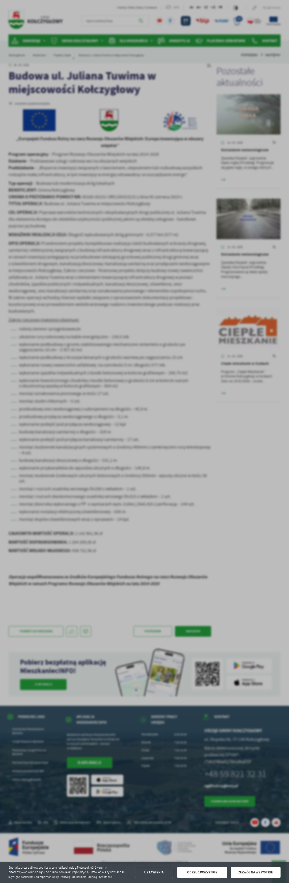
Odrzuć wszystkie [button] (202, 872)
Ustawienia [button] (154, 872)
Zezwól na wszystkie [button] (255, 872)
